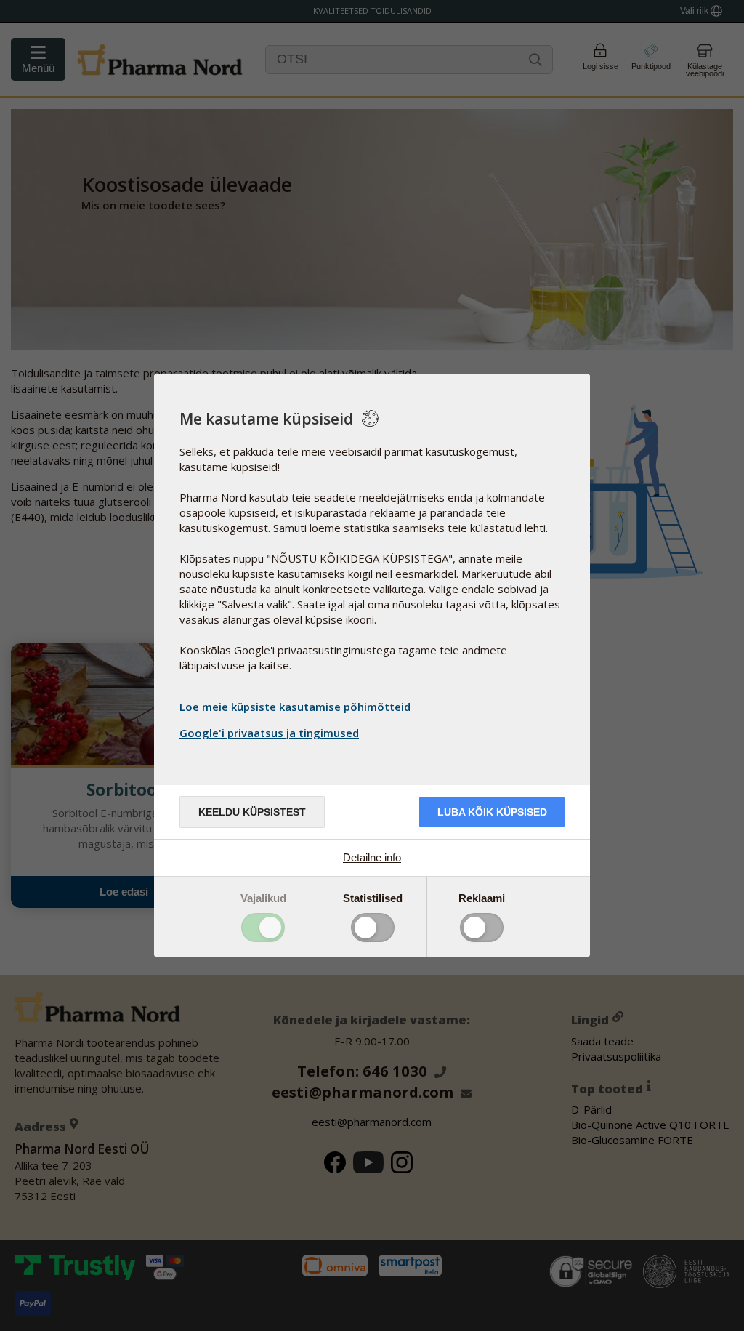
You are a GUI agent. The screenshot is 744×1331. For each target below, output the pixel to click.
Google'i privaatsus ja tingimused (269, 732)
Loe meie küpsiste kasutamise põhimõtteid (295, 706)
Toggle (263, 927)
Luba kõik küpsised (492, 812)
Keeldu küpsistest (252, 812)
